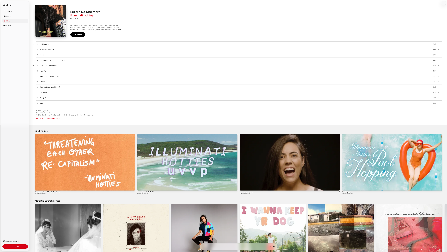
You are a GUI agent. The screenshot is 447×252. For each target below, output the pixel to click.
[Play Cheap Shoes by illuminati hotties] (37, 98)
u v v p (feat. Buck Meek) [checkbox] (49, 65)
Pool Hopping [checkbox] (44, 44)
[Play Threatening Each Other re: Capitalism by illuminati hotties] (37, 60)
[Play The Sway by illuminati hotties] (37, 92)
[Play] (38, 187)
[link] (48, 201)
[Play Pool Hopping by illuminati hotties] (37, 44)
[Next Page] (444, 237)
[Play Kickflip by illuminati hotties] (37, 82)
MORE (120, 30)
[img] (8, 5)
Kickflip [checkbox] (42, 82)
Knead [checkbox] (42, 55)
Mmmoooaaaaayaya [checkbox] (47, 49)
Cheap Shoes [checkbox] (44, 98)
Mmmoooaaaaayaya (246, 192)
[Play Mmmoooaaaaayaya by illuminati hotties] (37, 50)
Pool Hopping (346, 192)
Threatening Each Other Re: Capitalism (47, 192)
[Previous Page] (32, 237)
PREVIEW (433, 44)
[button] (15, 12)
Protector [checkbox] (43, 71)
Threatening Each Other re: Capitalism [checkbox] (53, 60)
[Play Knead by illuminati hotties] (37, 55)
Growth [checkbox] (42, 103)
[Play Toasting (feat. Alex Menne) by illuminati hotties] (37, 87)
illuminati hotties (81, 15)
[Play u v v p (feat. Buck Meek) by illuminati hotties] (37, 66)
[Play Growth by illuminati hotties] (37, 103)
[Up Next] (270, 246)
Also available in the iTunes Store (48, 118)
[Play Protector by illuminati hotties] (37, 71)
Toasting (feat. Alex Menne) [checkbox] (50, 87)
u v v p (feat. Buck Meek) (145, 192)
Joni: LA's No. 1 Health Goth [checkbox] (50, 76)
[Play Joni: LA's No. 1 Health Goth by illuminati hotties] (37, 76)
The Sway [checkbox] (43, 92)
